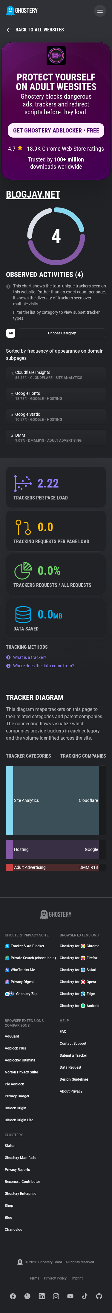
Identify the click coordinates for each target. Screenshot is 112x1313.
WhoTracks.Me (23, 970)
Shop (9, 1206)
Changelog (13, 1229)
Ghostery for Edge (77, 994)
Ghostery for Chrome (79, 946)
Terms (34, 1278)
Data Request (70, 1067)
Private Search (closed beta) (32, 958)
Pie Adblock (14, 1084)
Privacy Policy (55, 1278)
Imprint (77, 1278)
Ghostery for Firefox (79, 958)
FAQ (63, 1031)
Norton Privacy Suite (21, 1072)
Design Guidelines (74, 1079)
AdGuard (12, 1036)
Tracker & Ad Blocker (27, 946)
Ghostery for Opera (78, 982)
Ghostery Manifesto (20, 1158)
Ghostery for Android (79, 1006)
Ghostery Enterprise (20, 1194)
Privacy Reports (17, 1170)
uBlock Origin (15, 1108)
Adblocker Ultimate (20, 1060)
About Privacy (71, 1091)
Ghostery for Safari (78, 970)
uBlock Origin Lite (19, 1120)
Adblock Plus (15, 1048)
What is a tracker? (29, 657)
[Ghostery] (22, 11)
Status (10, 1146)
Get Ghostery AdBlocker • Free (56, 130)
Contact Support (73, 1043)
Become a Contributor (22, 1182)
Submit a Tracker (73, 1055)
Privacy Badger (17, 1096)
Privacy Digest (22, 982)
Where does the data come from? (43, 665)
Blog (8, 1217)
